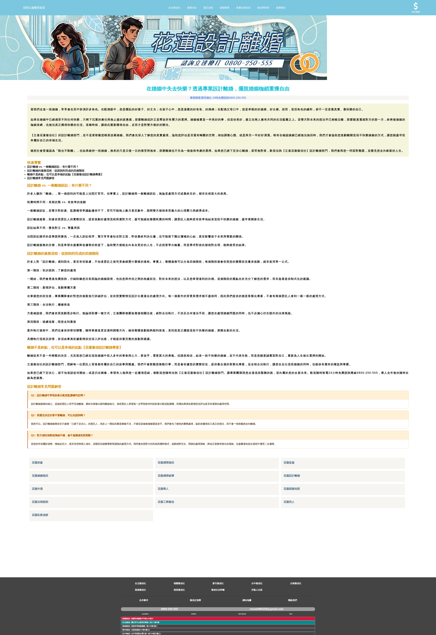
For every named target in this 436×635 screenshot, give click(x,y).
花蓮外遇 (37, 488)
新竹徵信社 (218, 583)
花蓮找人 (289, 501)
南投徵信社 (179, 590)
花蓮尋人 (163, 488)
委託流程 (208, 7)
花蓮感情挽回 (166, 462)
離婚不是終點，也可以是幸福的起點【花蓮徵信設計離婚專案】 (65, 174)
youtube (145, 614)
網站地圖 (247, 600)
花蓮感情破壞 (166, 475)
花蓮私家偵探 (40, 514)
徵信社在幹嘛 (218, 590)
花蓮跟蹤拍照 (292, 488)
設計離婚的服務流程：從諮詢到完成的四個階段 (55, 170)
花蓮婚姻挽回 (40, 475)
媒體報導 (224, 7)
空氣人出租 (256, 590)
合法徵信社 (174, 7)
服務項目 (192, 7)
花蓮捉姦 (289, 462)
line (290, 614)
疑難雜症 (281, 7)
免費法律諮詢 (243, 7)
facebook (242, 614)
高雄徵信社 (140, 590)
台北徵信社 (140, 583)
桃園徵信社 (179, 583)
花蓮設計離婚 (292, 475)
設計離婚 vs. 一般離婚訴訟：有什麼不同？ (53, 166)
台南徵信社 (295, 583)
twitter (193, 614)
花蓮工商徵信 (166, 501)
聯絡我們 (292, 600)
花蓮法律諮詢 (40, 501)
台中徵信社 (256, 583)
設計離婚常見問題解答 (40, 178)
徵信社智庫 (195, 600)
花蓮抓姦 (37, 462)
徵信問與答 (263, 7)
